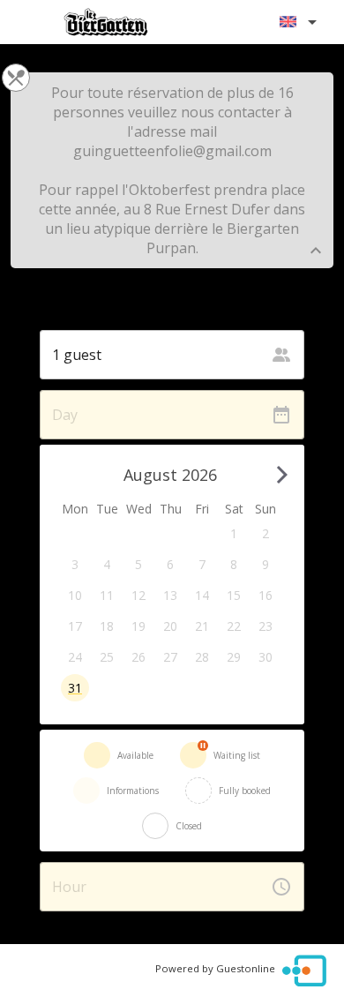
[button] (234, 533)
